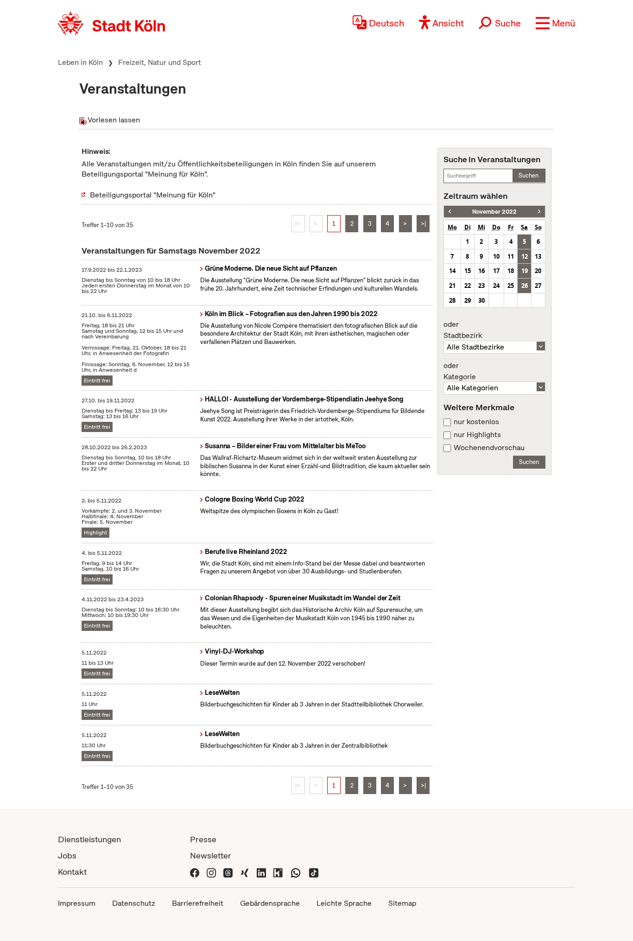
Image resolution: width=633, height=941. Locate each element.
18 (510, 271)
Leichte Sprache (344, 903)
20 (538, 271)
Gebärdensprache (270, 903)
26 (524, 285)
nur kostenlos (476, 422)
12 (524, 256)
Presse (203, 839)
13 (538, 256)
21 (452, 285)
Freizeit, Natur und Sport (159, 62)
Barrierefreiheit (197, 903)
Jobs (67, 855)
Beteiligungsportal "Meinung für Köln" (152, 195)
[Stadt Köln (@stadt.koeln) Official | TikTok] (314, 872)
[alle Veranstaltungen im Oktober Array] (450, 211)
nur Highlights (477, 435)
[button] (555, 23)
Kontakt (72, 871)
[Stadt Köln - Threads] (228, 872)
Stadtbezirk (462, 330)
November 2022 (494, 212)
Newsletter (210, 855)
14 (452, 271)
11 (510, 256)
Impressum (76, 903)
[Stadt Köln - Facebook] (194, 872)
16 (481, 271)
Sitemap (402, 903)
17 (496, 271)
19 (524, 271)
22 (467, 285)
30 (481, 300)
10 (496, 256)
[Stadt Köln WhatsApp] (295, 872)
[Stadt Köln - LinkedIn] (261, 872)
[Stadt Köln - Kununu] (278, 872)
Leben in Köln (80, 62)
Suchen (528, 175)
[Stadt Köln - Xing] (244, 872)
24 (496, 285)
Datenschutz (133, 903)
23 (481, 285)
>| (423, 224)
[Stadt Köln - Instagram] (211, 872)
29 (467, 300)
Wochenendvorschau (489, 447)
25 (510, 285)
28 (452, 300)
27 (538, 285)
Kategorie (459, 371)
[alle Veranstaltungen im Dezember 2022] (539, 211)
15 (467, 271)
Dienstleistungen (89, 839)
